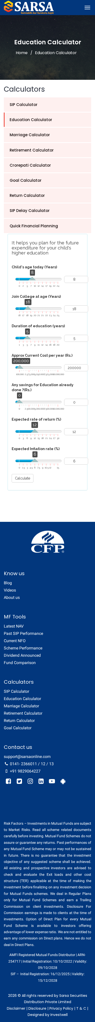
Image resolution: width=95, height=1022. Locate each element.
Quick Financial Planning (34, 226)
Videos (10, 590)
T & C (81, 1008)
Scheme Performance (23, 648)
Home (22, 53)
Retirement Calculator (32, 150)
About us (12, 597)
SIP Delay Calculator (30, 210)
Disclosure (37, 1008)
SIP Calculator (23, 104)
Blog (8, 582)
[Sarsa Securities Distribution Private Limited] (29, 7)
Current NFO (15, 640)
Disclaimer (16, 1008)
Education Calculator (31, 119)
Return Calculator (27, 195)
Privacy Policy (61, 1008)
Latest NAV (14, 626)
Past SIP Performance (23, 633)
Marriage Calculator (30, 134)
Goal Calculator (26, 180)
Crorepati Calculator (30, 165)
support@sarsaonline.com (27, 756)
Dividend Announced (22, 655)
